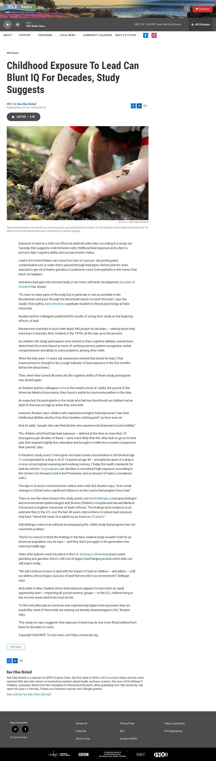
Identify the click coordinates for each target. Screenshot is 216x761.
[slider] (23, 24)
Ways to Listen (125, 35)
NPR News (13, 53)
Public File (81, 731)
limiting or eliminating (94, 554)
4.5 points (97, 516)
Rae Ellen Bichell (26, 104)
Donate (204, 9)
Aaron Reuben (54, 304)
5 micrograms (50, 469)
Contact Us (81, 723)
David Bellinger (98, 498)
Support (25, 35)
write (62, 388)
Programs (45, 35)
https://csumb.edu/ (175, 723)
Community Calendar (97, 35)
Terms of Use (83, 738)
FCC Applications (173, 731)
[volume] (18, 24)
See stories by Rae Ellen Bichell (29, 694)
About (7, 35)
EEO (122, 731)
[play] (7, 25)
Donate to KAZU (128, 738)
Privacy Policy (127, 723)
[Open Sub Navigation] (14, 35)
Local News (68, 35)
